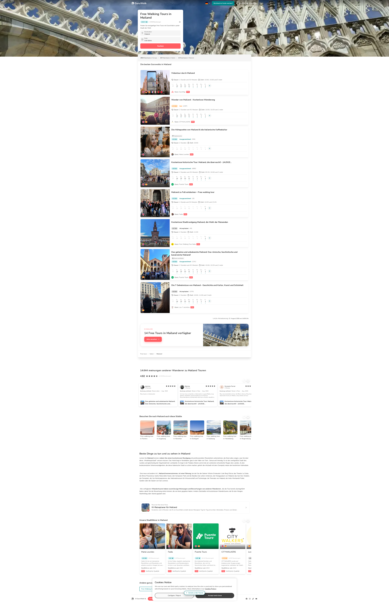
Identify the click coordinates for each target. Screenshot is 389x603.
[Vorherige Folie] (244, 380)
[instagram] (249, 598)
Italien (152, 354)
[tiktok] (253, 598)
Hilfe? (151, 599)
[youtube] (256, 598)
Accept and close (215, 595)
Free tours (143, 354)
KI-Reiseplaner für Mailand (164, 507)
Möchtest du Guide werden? (223, 3)
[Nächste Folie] (248, 380)
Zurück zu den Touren (195, 593)
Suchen (160, 46)
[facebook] (246, 598)
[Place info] (180, 22)
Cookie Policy (210, 589)
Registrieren (253, 3)
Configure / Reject (174, 595)
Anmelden (241, 3)
